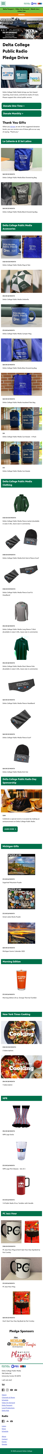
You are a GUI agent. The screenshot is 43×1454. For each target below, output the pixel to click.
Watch (4, 1395)
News (4, 1429)
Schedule (5, 1400)
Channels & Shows (8, 1397)
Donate (4, 1444)
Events (4, 1442)
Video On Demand (22, 9)
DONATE (21, 15)
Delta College (27, 1451)
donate (12, 127)
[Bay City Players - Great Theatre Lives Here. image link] (21, 1356)
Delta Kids (5, 1411)
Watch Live (35, 9)
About (4, 1436)
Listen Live (22, 11)
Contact (5, 1439)
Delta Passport (8, 9)
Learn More (9, 829)
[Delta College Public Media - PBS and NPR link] (33, 3)
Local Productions (8, 1408)
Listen (4, 1426)
